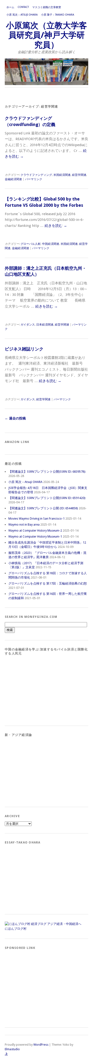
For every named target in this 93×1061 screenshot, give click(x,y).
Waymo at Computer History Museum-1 (35, 536)
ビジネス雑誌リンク (24, 348)
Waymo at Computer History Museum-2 (35, 530)
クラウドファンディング (36, 175)
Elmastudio (12, 1049)
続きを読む (56, 226)
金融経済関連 (13, 179)
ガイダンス (28, 324)
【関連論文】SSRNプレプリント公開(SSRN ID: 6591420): (47, 498)
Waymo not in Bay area (24, 524)
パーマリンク (33, 179)
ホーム (10, 7)
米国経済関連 (62, 175)
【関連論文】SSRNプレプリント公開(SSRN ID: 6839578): (47, 471)
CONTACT (23, 7)
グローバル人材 (31, 244)
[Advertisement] (46, 986)
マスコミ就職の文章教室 (46, 7)
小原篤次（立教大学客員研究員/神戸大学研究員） (46, 35)
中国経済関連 (50, 244)
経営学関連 (79, 175)
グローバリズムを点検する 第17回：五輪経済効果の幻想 (47, 583)
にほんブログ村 (15, 928)
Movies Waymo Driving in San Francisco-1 (36, 518)
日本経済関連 (44, 324)
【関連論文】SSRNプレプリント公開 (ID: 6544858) (43, 508)
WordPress (40, 1044)
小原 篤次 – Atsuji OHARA (22, 14)
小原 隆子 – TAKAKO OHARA (57, 14)
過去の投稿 (15, 418)
